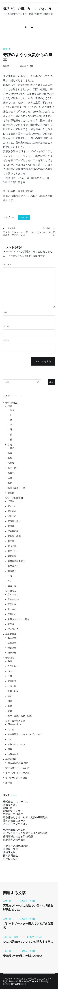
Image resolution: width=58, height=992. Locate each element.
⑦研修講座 (10, 759)
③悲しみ (12, 604)
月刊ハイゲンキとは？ (15, 823)
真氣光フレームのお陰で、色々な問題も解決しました (28, 907)
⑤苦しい (12, 614)
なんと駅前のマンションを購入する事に (28, 942)
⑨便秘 (11, 541)
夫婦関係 (12, 643)
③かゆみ (12, 511)
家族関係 (12, 647)
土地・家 (7, 49)
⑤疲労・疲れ (14, 521)
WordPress (20, 984)
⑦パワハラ (13, 629)
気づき (11, 729)
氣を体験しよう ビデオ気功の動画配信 (25, 817)
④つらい (12, 609)
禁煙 (10, 706)
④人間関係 (10, 634)
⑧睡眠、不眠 (14, 536)
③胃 (10, 453)
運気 (10, 749)
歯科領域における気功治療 (18, 836)
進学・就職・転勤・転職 (20, 716)
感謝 (10, 696)
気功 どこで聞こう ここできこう (27, 9)
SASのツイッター (13, 810)
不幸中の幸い (14, 724)
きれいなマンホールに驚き (43, 231)
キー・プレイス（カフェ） (18, 772)
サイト (6, 340)
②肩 (10, 444)
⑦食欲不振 (13, 531)
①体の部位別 (11, 402)
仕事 (10, 676)
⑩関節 (11, 492)
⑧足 (10, 483)
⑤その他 (9, 657)
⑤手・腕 (12, 468)
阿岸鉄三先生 (10, 858)
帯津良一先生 (10, 849)
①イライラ (13, 594)
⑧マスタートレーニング (17, 768)
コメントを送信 (43, 361)
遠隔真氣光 (13, 754)
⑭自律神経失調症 (16, 561)
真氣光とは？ (10, 804)
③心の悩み (10, 591)
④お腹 (11, 463)
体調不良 (12, 586)
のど (12, 409)
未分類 (8, 782)
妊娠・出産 (13, 691)
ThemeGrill (34, 981)
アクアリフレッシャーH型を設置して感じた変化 (15, 231)
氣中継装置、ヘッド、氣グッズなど (25, 734)
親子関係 (12, 652)
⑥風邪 (11, 526)
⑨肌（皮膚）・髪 (16, 488)
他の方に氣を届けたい (18, 762)
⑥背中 (11, 473)
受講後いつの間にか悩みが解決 (22, 956)
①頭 (10, 406)
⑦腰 (10, 478)
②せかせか (13, 599)
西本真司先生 (10, 855)
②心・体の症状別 (14, 498)
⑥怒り (11, 624)
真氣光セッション (16, 744)
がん (10, 581)
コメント (7, 264)
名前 (6, 312)
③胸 (10, 458)
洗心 (10, 739)
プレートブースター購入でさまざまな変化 (28, 925)
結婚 (10, 711)
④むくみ (12, 516)
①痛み (11, 501)
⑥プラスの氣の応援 (15, 721)
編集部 (6, 66)
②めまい (12, 506)
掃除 (10, 701)
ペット (11, 671)
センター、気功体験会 (16, 777)
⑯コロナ (12, 571)
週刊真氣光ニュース (14, 820)
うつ (10, 576)
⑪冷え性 (12, 546)
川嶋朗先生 (9, 852)
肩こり (13, 448)
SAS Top (7, 808)
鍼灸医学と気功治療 (14, 839)
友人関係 (12, 637)
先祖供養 (12, 681)
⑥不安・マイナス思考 (18, 619)
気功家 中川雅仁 (13, 814)
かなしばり (13, 666)
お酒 (10, 661)
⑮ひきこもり (14, 566)
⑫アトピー (13, 551)
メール (7, 326)
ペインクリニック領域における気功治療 (25, 833)
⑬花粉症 (12, 556)
